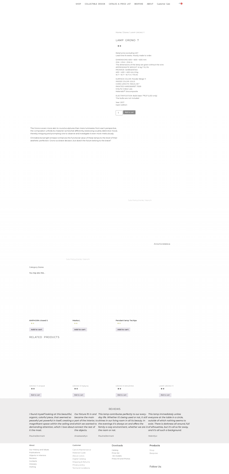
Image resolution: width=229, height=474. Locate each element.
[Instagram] (154, 471)
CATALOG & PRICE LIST (120, 4)
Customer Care (163, 4)
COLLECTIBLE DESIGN (95, 4)
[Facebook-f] (150, 471)
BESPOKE (138, 4)
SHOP (78, 4)
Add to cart (129, 112)
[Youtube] (168, 471)
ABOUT (150, 4)
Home (119, 32)
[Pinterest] (157, 471)
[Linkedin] (164, 471)
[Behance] (161, 471)
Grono (126, 32)
